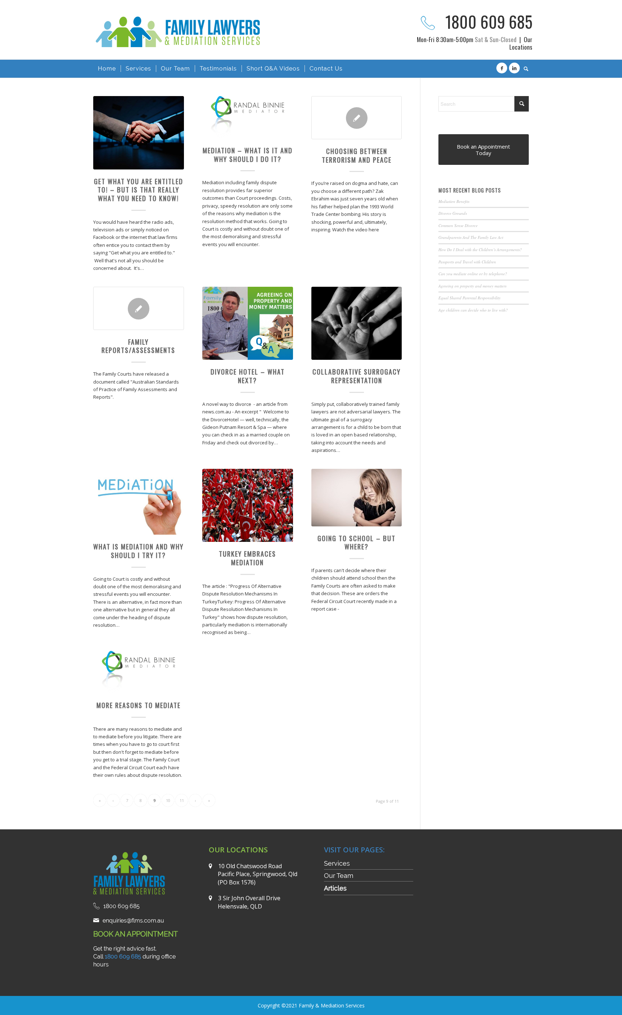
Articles (335, 888)
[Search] (524, 69)
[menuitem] (107, 69)
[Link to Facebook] (501, 68)
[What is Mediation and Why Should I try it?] (138, 502)
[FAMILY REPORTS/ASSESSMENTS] (138, 308)
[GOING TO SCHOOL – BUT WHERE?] (356, 497)
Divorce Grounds (452, 213)
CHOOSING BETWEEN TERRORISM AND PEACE (357, 155)
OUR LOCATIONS (238, 850)
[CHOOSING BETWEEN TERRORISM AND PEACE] (356, 117)
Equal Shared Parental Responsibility (469, 297)
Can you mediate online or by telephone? (472, 273)
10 (168, 800)
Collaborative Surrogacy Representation (356, 376)
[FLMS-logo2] (180, 42)
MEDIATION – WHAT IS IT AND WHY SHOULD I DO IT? (248, 154)
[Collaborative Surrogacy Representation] (356, 323)
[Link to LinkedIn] (514, 68)
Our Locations (520, 43)
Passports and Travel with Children (467, 261)
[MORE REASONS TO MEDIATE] (138, 672)
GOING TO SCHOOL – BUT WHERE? (356, 542)
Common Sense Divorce (458, 225)
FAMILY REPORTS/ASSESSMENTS (138, 346)
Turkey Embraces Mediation (247, 558)
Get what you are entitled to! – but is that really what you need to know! (138, 189)
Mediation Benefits (453, 201)
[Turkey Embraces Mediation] (247, 505)
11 (182, 800)
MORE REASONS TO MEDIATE (138, 705)
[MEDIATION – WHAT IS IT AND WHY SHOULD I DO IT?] (247, 117)
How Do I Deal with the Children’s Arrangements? (480, 249)
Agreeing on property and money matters (472, 286)
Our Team (338, 875)
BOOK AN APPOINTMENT (135, 934)
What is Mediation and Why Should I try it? (138, 551)
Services (337, 863)
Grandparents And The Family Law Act (470, 237)
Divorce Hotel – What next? (248, 376)
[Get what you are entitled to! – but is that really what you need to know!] (138, 132)
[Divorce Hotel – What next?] (247, 323)
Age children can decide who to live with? (473, 310)
